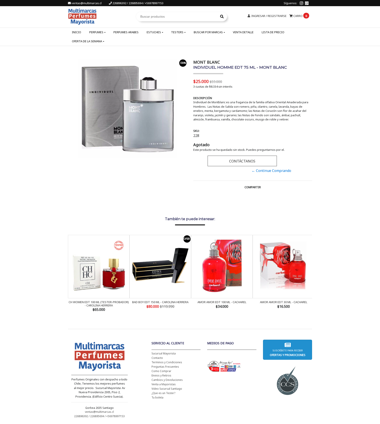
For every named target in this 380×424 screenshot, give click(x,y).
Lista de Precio (273, 32)
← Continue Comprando (271, 170)
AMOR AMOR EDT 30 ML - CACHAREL (283, 302)
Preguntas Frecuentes (165, 367)
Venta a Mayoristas (164, 384)
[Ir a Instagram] (301, 3)
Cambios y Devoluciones (167, 380)
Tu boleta (157, 397)
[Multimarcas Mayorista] (82, 16)
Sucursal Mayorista (164, 353)
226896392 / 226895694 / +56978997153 (137, 3)
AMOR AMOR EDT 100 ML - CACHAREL (221, 302)
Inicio (76, 32)
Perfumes (96, 32)
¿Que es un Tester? (163, 393)
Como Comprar (161, 371)
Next (307, 273)
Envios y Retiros (161, 375)
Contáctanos (242, 161)
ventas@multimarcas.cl (86, 3)
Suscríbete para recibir (287, 353)
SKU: (196, 131)
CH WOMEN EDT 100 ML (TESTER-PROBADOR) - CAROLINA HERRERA (99, 303)
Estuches (154, 32)
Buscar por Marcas (208, 32)
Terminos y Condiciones (167, 362)
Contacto (157, 358)
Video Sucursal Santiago (167, 389)
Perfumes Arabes (126, 32)
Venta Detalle (243, 32)
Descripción (202, 98)
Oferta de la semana (87, 41)
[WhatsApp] (307, 3)
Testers (177, 32)
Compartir (253, 187)
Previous (72, 273)
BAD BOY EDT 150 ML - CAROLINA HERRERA (160, 302)
